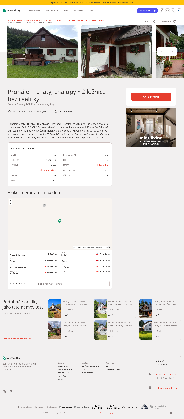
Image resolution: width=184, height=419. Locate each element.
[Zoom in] (10, 200)
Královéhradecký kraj (77, 20)
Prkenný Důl (102, 165)
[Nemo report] (130, 407)
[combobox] (73, 284)
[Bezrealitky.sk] (81, 407)
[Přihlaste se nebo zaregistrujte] (173, 10)
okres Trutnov (97, 20)
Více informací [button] (151, 97)
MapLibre (76, 247)
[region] (60, 224)
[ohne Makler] (97, 407)
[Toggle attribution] (109, 247)
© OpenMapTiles (85, 247)
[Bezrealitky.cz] (65, 407)
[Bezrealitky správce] (158, 407)
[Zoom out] (10, 203)
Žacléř (111, 20)
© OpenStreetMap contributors (99, 247)
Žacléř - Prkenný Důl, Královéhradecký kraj (29, 112)
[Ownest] (144, 407)
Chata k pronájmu (48, 170)
